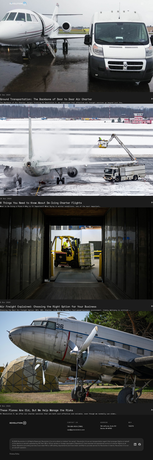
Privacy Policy (14, 454)
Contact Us (72, 422)
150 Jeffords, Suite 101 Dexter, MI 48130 (108, 427)
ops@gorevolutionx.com (76, 430)
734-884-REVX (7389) (75, 426)
